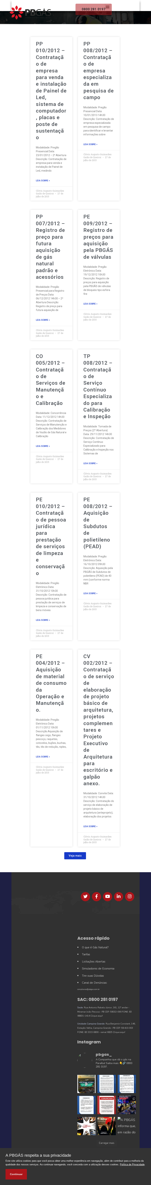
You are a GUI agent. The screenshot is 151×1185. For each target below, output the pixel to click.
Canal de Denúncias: (94, 983)
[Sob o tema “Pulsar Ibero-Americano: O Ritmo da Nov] (127, 1105)
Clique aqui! (96, 1015)
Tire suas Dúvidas (93, 976)
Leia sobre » (43, 180)
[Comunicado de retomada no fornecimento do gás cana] (106, 1084)
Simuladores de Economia (98, 968)
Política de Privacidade (132, 1164)
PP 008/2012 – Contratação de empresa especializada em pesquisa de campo (98, 70)
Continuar (16, 1174)
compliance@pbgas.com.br (88, 989)
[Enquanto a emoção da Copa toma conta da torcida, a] (106, 1126)
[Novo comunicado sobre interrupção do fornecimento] (127, 1084)
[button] (75, 855)
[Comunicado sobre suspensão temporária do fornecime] (86, 1105)
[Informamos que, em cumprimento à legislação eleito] (106, 1105)
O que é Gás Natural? (95, 947)
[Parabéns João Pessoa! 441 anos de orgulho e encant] (86, 1084)
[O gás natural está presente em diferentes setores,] (86, 1126)
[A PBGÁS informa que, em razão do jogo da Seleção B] (127, 1126)
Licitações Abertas (93, 961)
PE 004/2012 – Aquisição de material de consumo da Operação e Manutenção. (51, 683)
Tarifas (86, 954)
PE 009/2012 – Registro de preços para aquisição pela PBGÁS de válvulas (98, 237)
